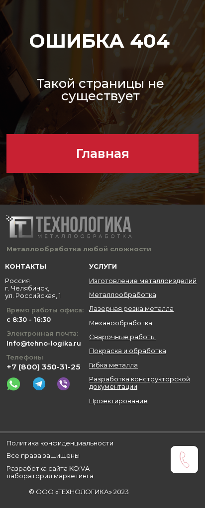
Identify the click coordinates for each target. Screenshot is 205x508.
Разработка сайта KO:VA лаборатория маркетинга (50, 472)
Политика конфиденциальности (59, 443)
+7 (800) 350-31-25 (43, 366)
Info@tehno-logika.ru (43, 343)
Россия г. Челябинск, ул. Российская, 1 (33, 288)
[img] (13, 384)
